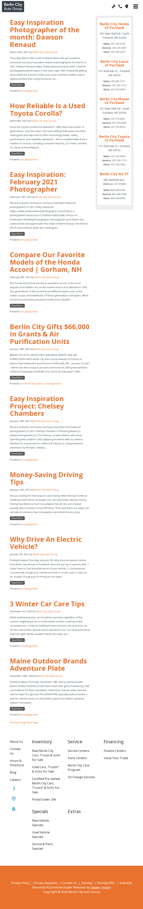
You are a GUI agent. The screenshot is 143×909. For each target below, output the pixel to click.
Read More (17, 84)
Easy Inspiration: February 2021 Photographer (38, 182)
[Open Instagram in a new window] (13, 809)
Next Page (32, 722)
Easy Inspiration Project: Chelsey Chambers (37, 406)
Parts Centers (77, 758)
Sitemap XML (106, 883)
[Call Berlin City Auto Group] (120, 6)
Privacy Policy (20, 883)
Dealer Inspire (101, 887)
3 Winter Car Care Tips (47, 603)
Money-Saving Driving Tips (46, 478)
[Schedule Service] (113, 6)
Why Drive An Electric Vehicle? (46, 543)
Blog (13, 772)
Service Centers (78, 751)
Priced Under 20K (44, 799)
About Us (16, 742)
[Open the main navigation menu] (135, 6)
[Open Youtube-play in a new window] (13, 798)
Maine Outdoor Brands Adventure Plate (48, 664)
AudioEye (125, 883)
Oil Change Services (81, 777)
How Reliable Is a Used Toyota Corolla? (47, 109)
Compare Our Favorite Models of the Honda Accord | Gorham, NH (47, 262)
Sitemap (87, 883)
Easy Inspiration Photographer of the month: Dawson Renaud (45, 33)
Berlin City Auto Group (45, 52)
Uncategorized (29, 90)
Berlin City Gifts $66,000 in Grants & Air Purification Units (50, 334)
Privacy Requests (45, 883)
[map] (126, 6)
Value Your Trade (116, 758)
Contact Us (69, 883)
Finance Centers (115, 751)
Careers (15, 780)
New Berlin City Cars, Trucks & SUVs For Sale (46, 755)
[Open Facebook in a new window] (13, 788)
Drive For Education (32, 383)
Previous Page (18, 722)
